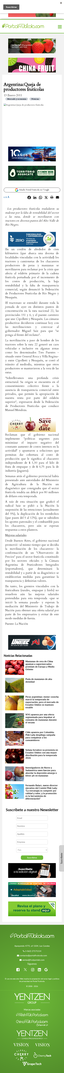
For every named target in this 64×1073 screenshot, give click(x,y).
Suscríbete (61, 858)
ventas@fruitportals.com (33, 959)
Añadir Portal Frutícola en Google (33, 189)
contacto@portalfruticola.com (33, 955)
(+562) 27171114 (33, 951)
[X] (46, 198)
